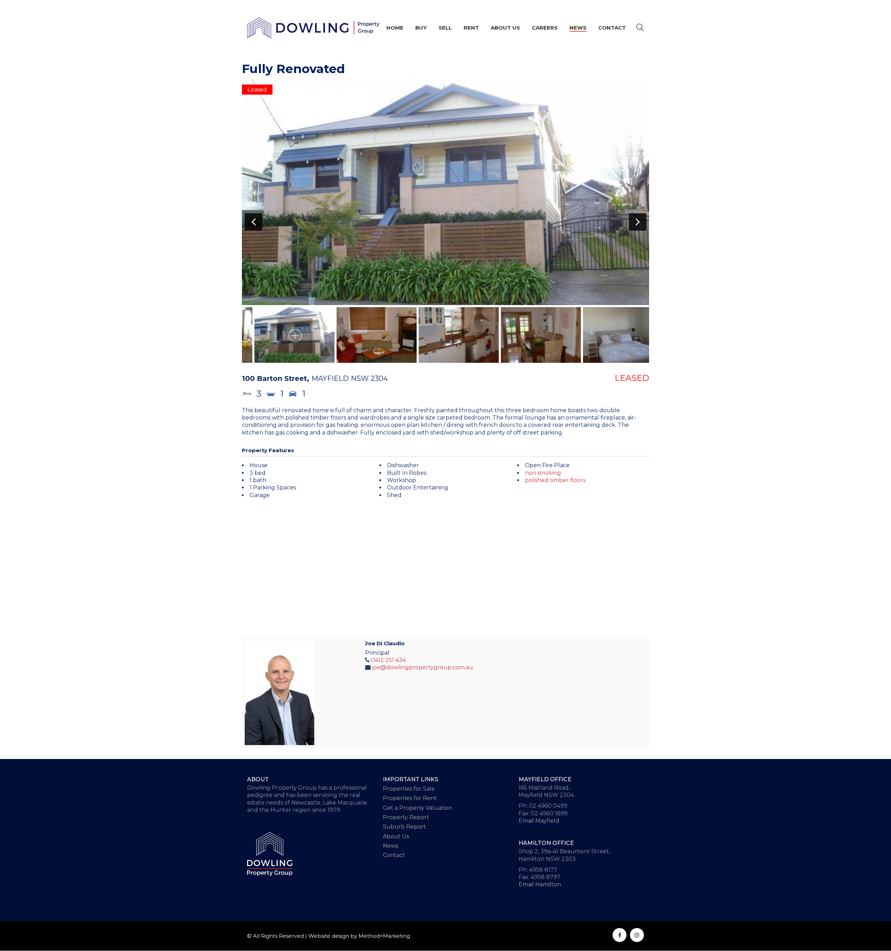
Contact (394, 855)
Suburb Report (404, 826)
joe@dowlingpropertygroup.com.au (422, 667)
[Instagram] (637, 935)
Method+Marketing (384, 936)
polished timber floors (555, 480)
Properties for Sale (409, 788)
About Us (396, 836)
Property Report (406, 817)
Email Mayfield (539, 820)
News (390, 845)
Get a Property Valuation (417, 808)
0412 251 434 (388, 660)
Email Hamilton (540, 884)
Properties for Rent (410, 798)
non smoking (543, 473)
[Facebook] (619, 935)
